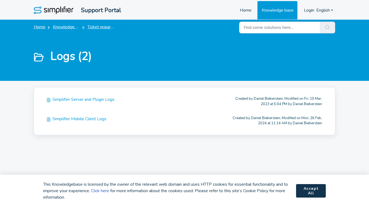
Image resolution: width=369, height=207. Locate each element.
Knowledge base (278, 10)
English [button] (323, 10)
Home (245, 10)
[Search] (327, 27)
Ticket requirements (106, 27)
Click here (100, 191)
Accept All (311, 191)
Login (309, 10)
